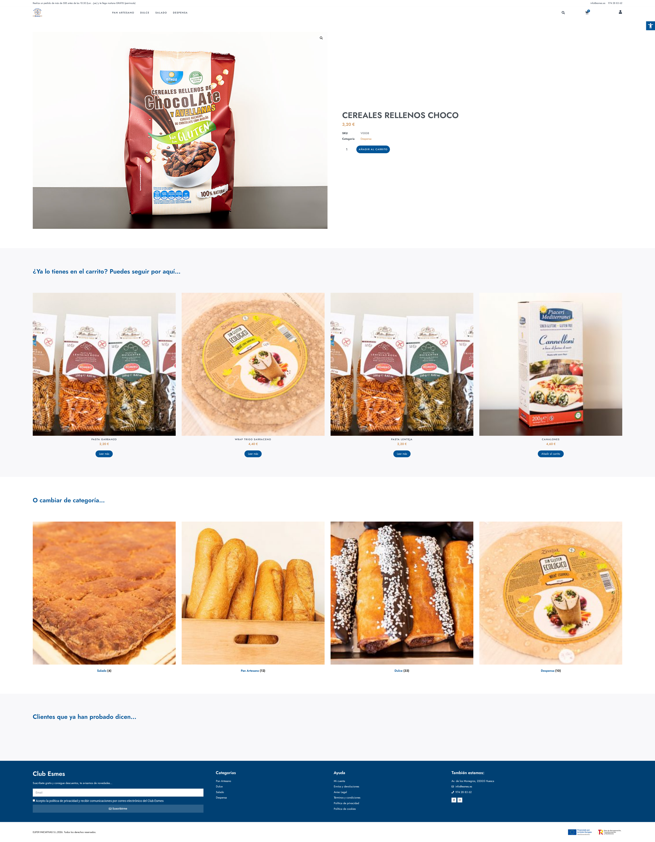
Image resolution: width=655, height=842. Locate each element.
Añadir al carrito (373, 149)
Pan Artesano (123, 12)
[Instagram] (459, 800)
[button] (650, 25)
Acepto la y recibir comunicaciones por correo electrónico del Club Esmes (100, 801)
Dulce (144, 12)
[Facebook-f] (454, 800)
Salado (161, 12)
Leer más (104, 454)
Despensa (180, 12)
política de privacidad (63, 801)
